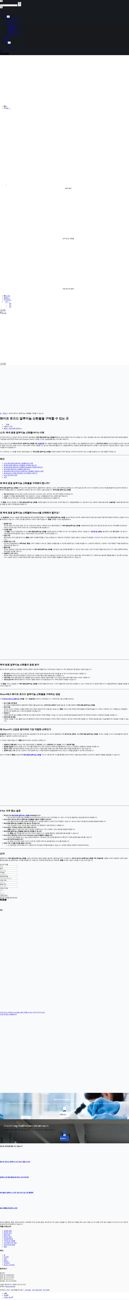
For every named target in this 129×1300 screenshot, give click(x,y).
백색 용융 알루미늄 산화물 (32, 755)
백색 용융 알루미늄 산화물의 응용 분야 (17, 469)
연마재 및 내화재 (96, 531)
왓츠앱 (4, 313)
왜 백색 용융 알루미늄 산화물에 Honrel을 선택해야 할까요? (23, 467)
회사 (1, 868)
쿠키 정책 (46, 1290)
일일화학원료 (8, 1239)
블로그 (7, 298)
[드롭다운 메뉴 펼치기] (9, 108)
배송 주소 (3, 884)
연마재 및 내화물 (9, 1241)
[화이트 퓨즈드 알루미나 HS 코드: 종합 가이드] (4, 1158)
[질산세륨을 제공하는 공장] (4, 1204)
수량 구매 (3, 880)
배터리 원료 (8, 1237)
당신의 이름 (4, 864)
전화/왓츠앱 (4, 876)
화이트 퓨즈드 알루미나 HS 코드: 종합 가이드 (15, 1161)
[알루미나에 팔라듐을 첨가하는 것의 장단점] (4, 1173)
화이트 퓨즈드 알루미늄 (11, 699)
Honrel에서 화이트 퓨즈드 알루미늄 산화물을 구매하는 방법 (23, 471)
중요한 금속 (8, 1233)
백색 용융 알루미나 (15, 428)
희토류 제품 (8, 1231)
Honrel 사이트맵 (9, 1265)
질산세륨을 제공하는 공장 (8, 1208)
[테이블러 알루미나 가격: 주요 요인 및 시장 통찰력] (4, 1189)
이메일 (2, 872)
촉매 (5, 1247)
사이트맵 (28, 1290)
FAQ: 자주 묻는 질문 (10, 475)
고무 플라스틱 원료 (10, 1243)
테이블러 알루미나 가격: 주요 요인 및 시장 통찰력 (16, 1192)
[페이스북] (1, 900)
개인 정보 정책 (37, 1290)
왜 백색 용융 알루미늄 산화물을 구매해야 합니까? (20, 465)
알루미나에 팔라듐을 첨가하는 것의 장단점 (14, 1177)
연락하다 (8, 300)
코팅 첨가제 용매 (9, 1245)
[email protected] (10, 1286)
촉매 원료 (7, 1235)
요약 (5, 477)
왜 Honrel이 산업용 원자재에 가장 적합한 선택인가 (20, 473)
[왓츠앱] (5, 900)
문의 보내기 (4, 895)
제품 (6, 108)
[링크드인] (3, 900)
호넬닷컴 (41, 443)
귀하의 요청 (4, 888)
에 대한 (7, 296)
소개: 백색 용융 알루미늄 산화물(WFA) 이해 (18, 463)
